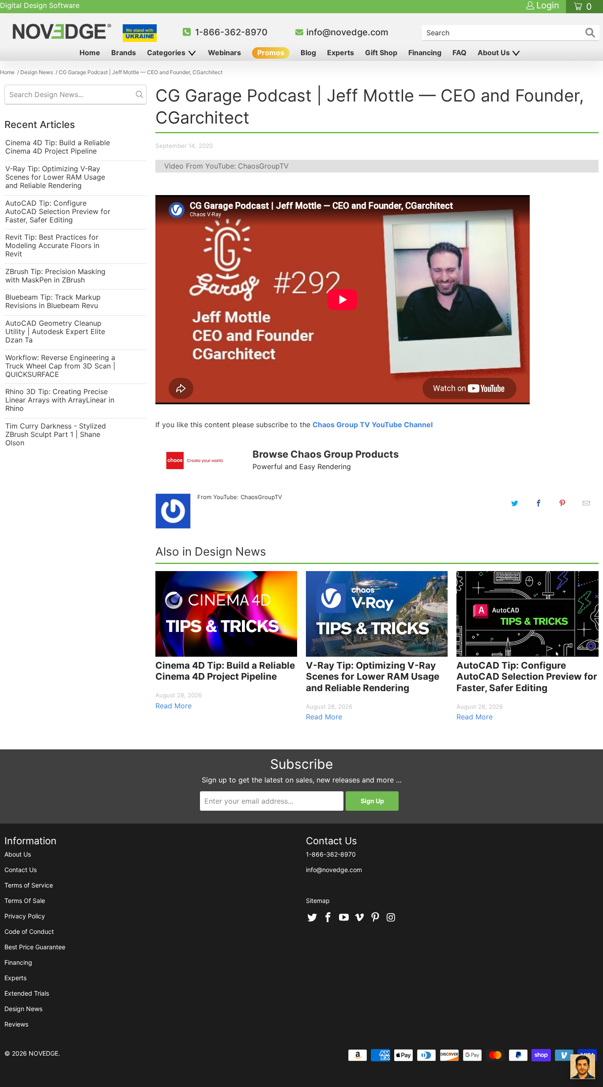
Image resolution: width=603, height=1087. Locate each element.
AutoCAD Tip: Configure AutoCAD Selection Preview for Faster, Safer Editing (57, 211)
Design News (23, 1008)
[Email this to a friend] (586, 503)
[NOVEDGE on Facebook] (328, 918)
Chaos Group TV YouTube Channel (373, 424)
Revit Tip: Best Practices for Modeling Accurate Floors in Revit (52, 245)
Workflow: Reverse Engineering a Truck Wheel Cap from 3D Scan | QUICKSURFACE (60, 366)
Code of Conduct (29, 931)
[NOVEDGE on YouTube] (343, 918)
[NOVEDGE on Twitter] (312, 918)
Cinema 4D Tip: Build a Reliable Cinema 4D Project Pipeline (57, 147)
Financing (424, 52)
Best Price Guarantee (34, 947)
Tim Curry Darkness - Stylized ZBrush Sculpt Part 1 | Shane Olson (55, 434)
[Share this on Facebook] (538, 503)
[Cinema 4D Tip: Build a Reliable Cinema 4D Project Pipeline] (226, 614)
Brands (123, 52)
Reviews (16, 1024)
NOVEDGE (43, 1053)
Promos (270, 52)
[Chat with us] (582, 1066)
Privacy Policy (24, 916)
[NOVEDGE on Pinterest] (375, 918)
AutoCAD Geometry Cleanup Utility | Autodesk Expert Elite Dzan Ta (55, 331)
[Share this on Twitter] (514, 503)
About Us (495, 52)
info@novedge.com (347, 32)
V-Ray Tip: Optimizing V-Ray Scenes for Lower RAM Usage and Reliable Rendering (55, 177)
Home (89, 52)
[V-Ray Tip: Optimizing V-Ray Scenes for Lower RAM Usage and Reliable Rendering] (377, 614)
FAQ (459, 52)
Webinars (224, 52)
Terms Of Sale (24, 900)
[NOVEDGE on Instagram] (391, 918)
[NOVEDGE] (63, 31)
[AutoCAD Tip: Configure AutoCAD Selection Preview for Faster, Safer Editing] (527, 614)
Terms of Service (28, 885)
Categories (167, 52)
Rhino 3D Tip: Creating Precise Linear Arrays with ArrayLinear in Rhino (59, 400)
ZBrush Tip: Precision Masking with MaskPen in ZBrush (55, 275)
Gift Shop (381, 52)
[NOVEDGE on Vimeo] (359, 918)
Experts (340, 52)
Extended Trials (26, 993)
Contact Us (20, 869)
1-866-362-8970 (231, 32)
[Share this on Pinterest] (562, 503)
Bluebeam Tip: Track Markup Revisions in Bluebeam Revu (53, 301)
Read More (173, 705)
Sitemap (318, 900)
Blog (308, 52)
